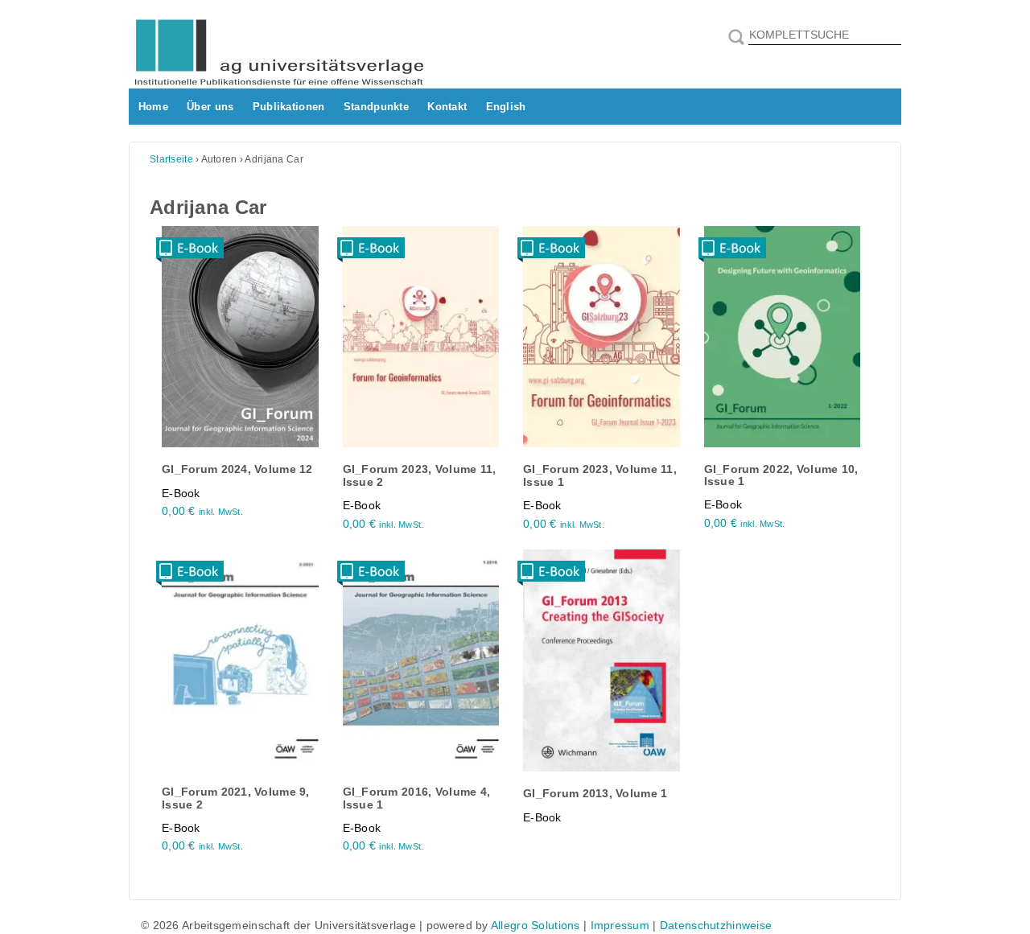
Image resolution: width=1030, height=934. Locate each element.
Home (153, 107)
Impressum (620, 925)
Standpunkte (376, 107)
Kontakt (447, 107)
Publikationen (289, 107)
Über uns (210, 107)
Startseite (171, 159)
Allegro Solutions (535, 925)
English (506, 107)
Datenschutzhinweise (716, 925)
